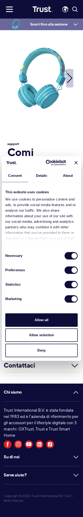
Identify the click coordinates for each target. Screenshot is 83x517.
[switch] (71, 270)
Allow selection (41, 335)
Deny (41, 350)
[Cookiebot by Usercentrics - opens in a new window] (48, 163)
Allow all (42, 320)
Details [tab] (41, 176)
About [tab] (68, 176)
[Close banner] (76, 162)
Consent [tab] (15, 176)
